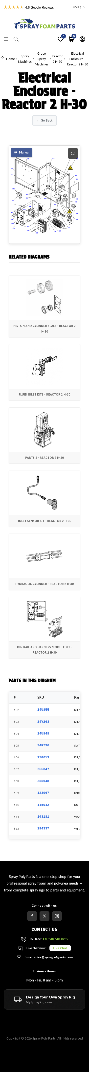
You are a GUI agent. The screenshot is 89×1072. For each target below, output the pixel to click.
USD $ (77, 7)
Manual (24, 152)
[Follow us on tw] (44, 916)
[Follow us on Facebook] (32, 916)
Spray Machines (25, 59)
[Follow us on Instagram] (57, 916)
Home (10, 59)
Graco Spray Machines (41, 58)
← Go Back (44, 120)
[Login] (82, 39)
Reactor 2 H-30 (57, 59)
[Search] (16, 39)
